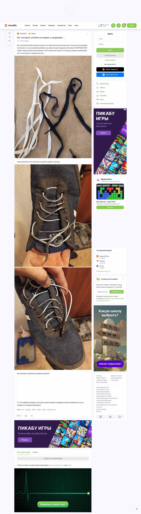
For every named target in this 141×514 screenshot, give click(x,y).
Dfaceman (23, 33)
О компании (114, 380)
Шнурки (28, 410)
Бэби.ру (98, 411)
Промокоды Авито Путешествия (106, 405)
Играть (110, 207)
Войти (132, 25)
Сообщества (61, 25)
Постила (99, 407)
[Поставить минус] (9, 41)
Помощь (99, 376)
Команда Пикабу (101, 380)
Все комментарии (23, 452)
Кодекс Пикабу (101, 378)
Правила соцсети (116, 376)
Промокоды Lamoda (102, 389)
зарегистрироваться (56, 465)
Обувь (34, 410)
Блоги (70, 25)
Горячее (27, 25)
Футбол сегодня (101, 409)
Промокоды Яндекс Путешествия (106, 398)
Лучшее (35, 25)
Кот (23, 410)
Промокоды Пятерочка (103, 394)
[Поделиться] (31, 415)
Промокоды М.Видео (102, 392)
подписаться (116, 292)
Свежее (43, 25)
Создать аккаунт (110, 55)
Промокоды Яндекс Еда (103, 400)
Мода (39, 410)
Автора (35, 452)
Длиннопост (51, 410)
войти (69, 465)
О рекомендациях (116, 378)
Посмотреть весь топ (103, 271)
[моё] (18, 410)
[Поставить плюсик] (9, 33)
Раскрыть (53, 458)
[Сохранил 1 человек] (26, 415)
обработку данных (111, 298)
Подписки (51, 25)
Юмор (44, 410)
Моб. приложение (101, 382)
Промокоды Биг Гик (102, 387)
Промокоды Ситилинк (103, 402)
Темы (76, 25)
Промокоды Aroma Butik (104, 396)
